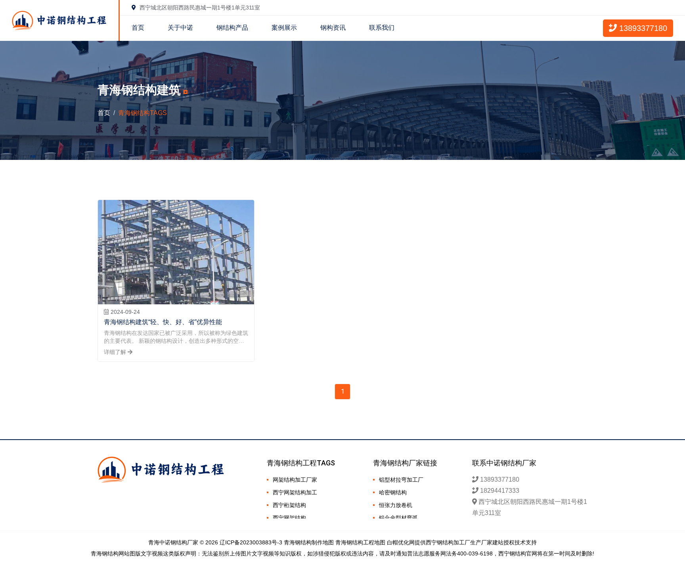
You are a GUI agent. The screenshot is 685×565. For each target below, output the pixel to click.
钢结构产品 (232, 27)
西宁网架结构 (289, 518)
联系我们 (381, 27)
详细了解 (116, 352)
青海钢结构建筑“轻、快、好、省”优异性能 (163, 322)
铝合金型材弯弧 (398, 518)
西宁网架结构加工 (295, 492)
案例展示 (284, 27)
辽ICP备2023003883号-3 (251, 542)
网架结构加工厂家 (295, 480)
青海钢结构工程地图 (360, 542)
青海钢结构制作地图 (309, 542)
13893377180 (642, 28)
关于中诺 (180, 27)
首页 (138, 27)
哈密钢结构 (393, 492)
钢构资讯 (333, 27)
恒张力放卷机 (395, 505)
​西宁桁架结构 (289, 505)
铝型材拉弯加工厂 (401, 480)
